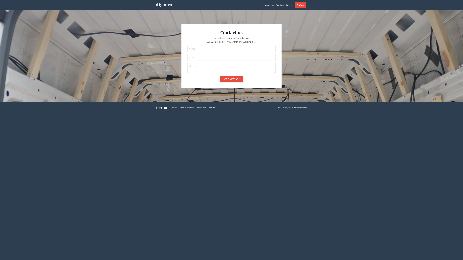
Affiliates (212, 108)
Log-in (289, 5)
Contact (280, 5)
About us (269, 5)
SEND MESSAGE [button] (231, 79)
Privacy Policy (201, 108)
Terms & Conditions (186, 108)
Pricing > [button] (300, 5)
